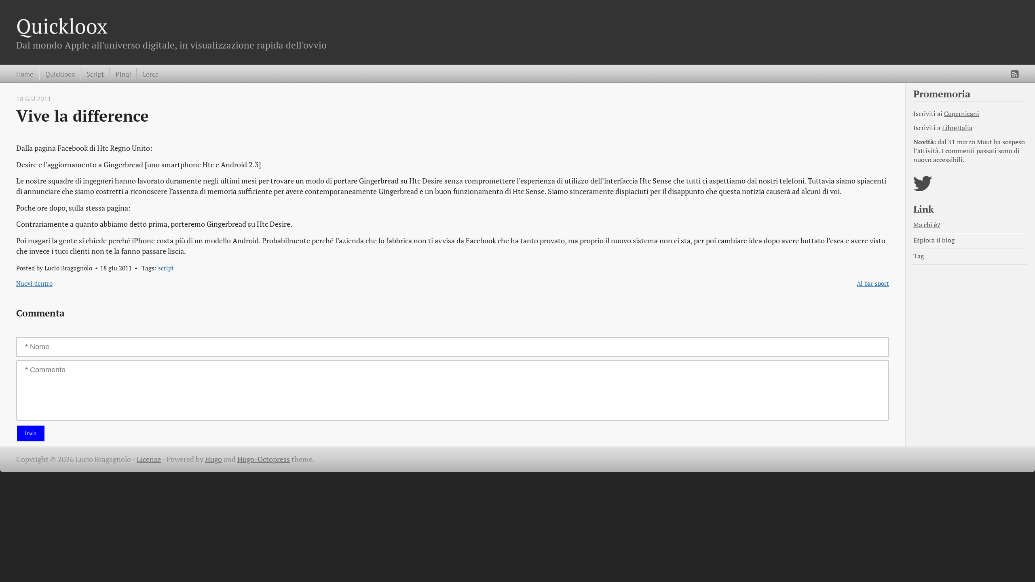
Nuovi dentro (34, 283)
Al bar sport (873, 283)
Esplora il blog (934, 240)
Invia (30, 433)
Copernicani (961, 114)
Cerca (150, 74)
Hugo (213, 459)
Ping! (123, 74)
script (166, 268)
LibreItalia (957, 128)
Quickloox (62, 26)
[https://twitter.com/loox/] (922, 188)
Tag (918, 256)
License (149, 459)
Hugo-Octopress (263, 459)
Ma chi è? (926, 225)
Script (95, 74)
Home (25, 74)
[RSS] (1015, 74)
